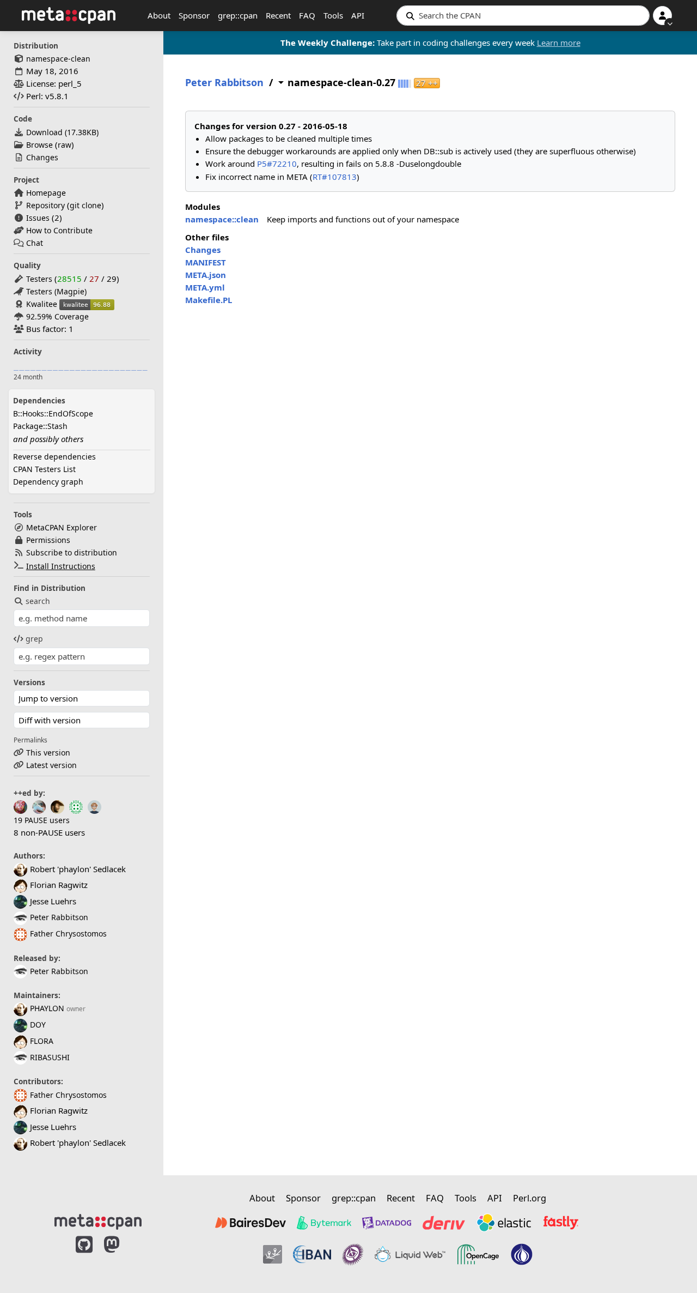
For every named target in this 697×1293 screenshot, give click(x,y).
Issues (38, 218)
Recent (278, 15)
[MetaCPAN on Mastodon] (122, 1256)
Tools (333, 15)
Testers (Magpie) (56, 291)
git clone (85, 205)
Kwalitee (41, 304)
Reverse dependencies (54, 456)
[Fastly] (561, 1222)
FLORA (41, 1041)
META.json (205, 274)
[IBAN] (312, 1254)
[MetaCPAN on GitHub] (84, 1256)
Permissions (48, 540)
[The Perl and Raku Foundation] (522, 1254)
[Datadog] (386, 1222)
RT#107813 (335, 176)
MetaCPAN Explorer (61, 527)
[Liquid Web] (410, 1254)
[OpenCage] (478, 1254)
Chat (34, 243)
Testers (39, 279)
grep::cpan (238, 15)
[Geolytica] (272, 1254)
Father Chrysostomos (68, 933)
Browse (39, 145)
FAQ (307, 15)
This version (48, 752)
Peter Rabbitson (59, 917)
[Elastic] (503, 1222)
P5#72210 (277, 163)
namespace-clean (58, 58)
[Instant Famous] (353, 1254)
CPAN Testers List (44, 469)
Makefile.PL (208, 299)
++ (427, 83)
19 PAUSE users (42, 820)
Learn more (558, 42)
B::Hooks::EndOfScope (53, 413)
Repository (45, 205)
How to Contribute (59, 230)
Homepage (46, 193)
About (159, 15)
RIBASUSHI (50, 1057)
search (38, 601)
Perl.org (529, 1198)
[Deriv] (444, 1222)
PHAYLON (47, 1008)
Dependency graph (48, 481)
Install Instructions (60, 566)
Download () (62, 132)
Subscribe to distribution (71, 552)
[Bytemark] (324, 1222)
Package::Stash (40, 426)
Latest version (51, 765)
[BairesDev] (250, 1222)
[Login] (662, 15)
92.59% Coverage (57, 316)
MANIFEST (205, 262)
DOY (38, 1024)
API (357, 15)
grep (34, 638)
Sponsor (194, 15)
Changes (42, 157)
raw (64, 145)
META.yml (205, 287)
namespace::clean (222, 219)
